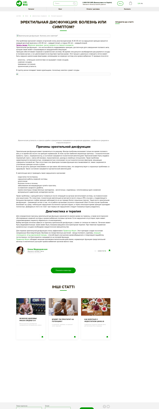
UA (139, 3)
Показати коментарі (63, 270)
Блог (60, 9)
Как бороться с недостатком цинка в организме (94, 320)
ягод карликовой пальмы (37, 235)
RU (142, 3)
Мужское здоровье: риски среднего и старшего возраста (50, 45)
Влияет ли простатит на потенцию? (63, 320)
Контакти (127, 9)
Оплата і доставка (93, 9)
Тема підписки (21, 406)
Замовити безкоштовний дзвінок (94, 4)
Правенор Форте (69, 231)
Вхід (120, 3)
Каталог (31, 9)
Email (47, 406)
